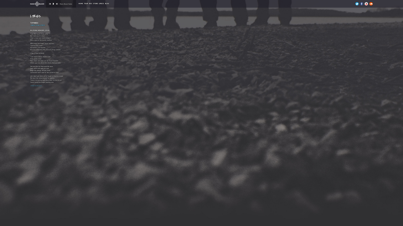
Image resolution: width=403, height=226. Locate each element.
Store (95, 3)
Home (81, 3)
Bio (90, 3)
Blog (107, 3)
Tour (86, 3)
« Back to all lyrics (37, 25)
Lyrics (101, 3)
